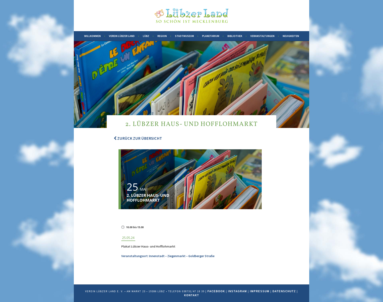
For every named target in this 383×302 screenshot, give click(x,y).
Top (373, 292)
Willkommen (92, 36)
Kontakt (191, 295)
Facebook (216, 291)
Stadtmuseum (184, 36)
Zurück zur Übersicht (139, 138)
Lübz (146, 36)
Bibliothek (234, 36)
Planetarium (210, 36)
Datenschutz (284, 291)
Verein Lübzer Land (122, 36)
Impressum (259, 291)
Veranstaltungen (262, 36)
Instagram (237, 291)
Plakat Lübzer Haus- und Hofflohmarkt (148, 246)
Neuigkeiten (291, 36)
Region (162, 36)
